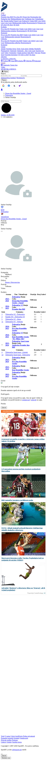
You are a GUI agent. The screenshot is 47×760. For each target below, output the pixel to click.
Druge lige (26, 17)
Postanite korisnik (7, 738)
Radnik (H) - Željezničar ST (15, 317)
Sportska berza (11, 49)
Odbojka (28, 61)
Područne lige (5, 19)
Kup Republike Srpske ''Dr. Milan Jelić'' (20, 338)
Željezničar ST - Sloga (13, 319)
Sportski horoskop (11, 55)
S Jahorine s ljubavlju (8, 59)
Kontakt (16, 738)
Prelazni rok (41, 23)
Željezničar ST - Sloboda (14, 322)
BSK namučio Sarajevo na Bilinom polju (17, 500)
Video (6, 53)
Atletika (31, 49)
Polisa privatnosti (29, 736)
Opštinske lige (30, 19)
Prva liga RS (17, 17)
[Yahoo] (19, 85)
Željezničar (9, 95)
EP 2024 (4, 25)
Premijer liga (14, 29)
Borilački (37, 49)
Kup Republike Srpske (20, 370)
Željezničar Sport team (20, 341)
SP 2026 (16, 25)
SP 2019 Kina (32, 31)
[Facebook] (8, 85)
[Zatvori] (2, 231)
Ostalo (21, 29)
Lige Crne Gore (6, 23)
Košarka (20, 61)
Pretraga (15, 740)
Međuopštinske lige (17, 19)
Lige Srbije (41, 21)
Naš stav (38, 53)
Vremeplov (13, 53)
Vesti (2, 13)
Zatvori (4, 407)
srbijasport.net (17, 750)
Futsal (16, 21)
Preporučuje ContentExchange (35, 593)
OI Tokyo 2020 (23, 55)
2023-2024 (7, 344)
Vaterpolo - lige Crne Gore (26, 51)
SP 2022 (10, 25)
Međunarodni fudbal (19, 23)
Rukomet (37, 61)
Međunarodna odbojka (12, 43)
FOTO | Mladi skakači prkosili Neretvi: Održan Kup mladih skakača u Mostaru (22, 529)
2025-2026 (7, 300)
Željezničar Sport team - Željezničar (17, 355)
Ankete (9, 742)
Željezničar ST (17, 305)
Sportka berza (17, 742)
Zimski (3, 49)
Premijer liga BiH (7, 17)
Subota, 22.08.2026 (7, 115)
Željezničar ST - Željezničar (15, 314)
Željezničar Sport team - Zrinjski (16, 352)
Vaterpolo (13, 51)
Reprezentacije (32, 23)
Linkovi (3, 742)
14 (2, 355)
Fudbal (5, 61)
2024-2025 (7, 307)
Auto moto (24, 49)
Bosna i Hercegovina (12, 282)
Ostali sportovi (22, 53)
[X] (14, 85)
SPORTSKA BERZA (8, 69)
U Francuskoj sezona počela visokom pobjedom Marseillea (21, 470)
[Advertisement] (23, 143)
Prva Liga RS (5, 35)
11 (2, 322)
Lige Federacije (23, 21)
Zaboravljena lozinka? (8, 78)
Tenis (18, 49)
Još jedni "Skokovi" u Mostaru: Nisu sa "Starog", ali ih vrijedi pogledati (23, 589)
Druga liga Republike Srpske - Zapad (18, 93)
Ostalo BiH (33, 21)
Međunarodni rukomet (12, 37)
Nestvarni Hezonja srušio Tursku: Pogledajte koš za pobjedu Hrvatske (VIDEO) (23, 559)
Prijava (5, 71)
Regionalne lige (35, 17)
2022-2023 (7, 375)
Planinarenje (5, 51)
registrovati (26, 400)
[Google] (3, 85)
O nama (7, 736)
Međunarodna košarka (8, 31)
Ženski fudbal (8, 21)
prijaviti (33, 400)
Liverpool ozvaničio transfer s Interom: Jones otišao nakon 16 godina (23, 440)
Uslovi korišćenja (17, 736)
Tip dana (32, 55)
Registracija (21, 78)
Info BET (31, 53)
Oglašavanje (24, 738)
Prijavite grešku (6, 740)
